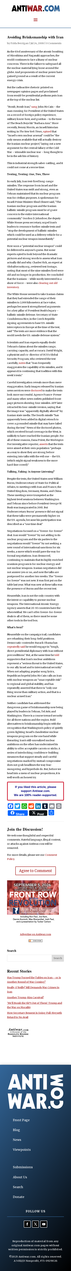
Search (18, 1187)
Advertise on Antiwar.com (35, 934)
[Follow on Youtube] (43, 1224)
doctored (36, 390)
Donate (18, 1197)
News (17, 1140)
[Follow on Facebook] (27, 1224)
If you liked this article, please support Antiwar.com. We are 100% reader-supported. (35, 791)
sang (34, 106)
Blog (16, 1130)
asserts (43, 444)
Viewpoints (22, 1150)
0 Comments (53, 43)
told (56, 655)
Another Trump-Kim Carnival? (25, 997)
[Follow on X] (35, 1224)
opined (47, 131)
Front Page (21, 1120)
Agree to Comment (35, 871)
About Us (20, 1177)
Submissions (23, 1167)
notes (22, 363)
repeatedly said (16, 646)
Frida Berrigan (19, 43)
